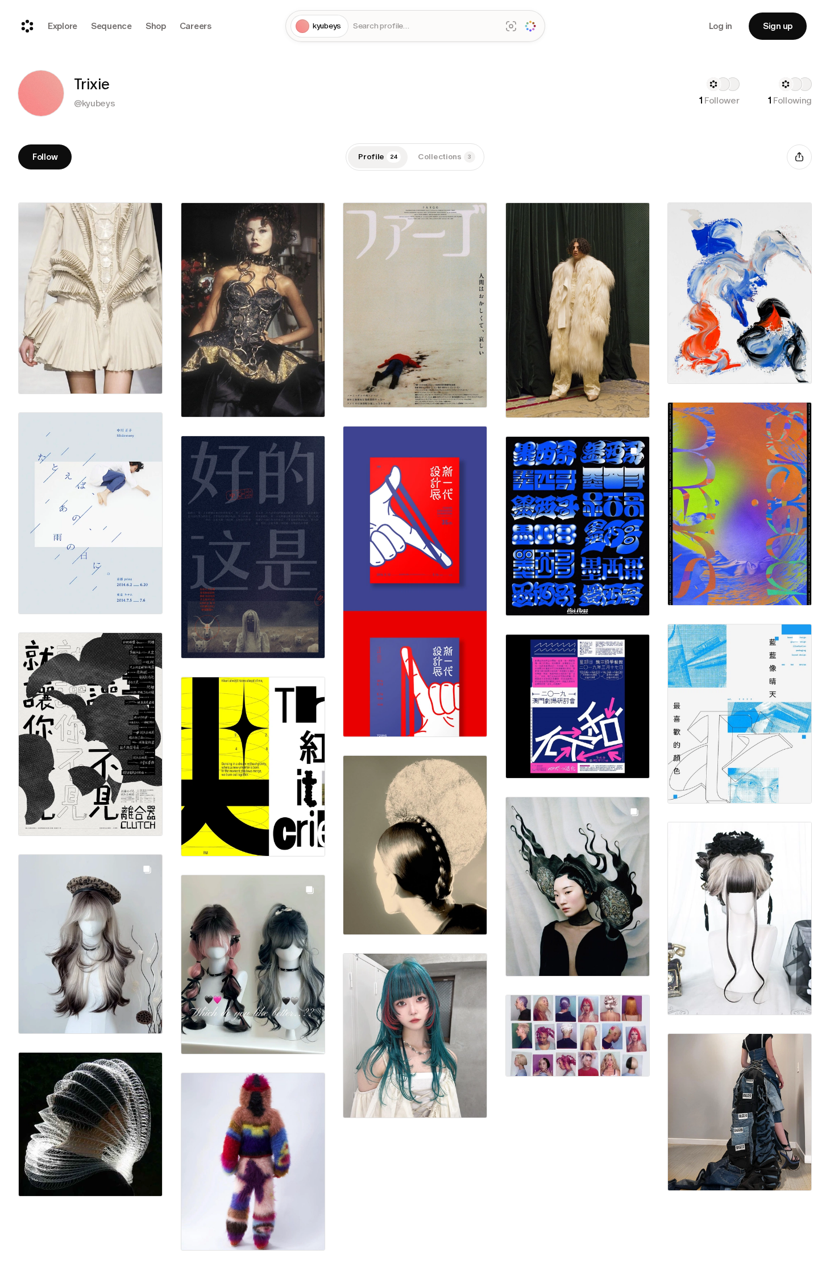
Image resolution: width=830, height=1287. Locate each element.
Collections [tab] (444, 157)
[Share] (799, 156)
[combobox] (424, 26)
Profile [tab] (377, 157)
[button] (41, 93)
